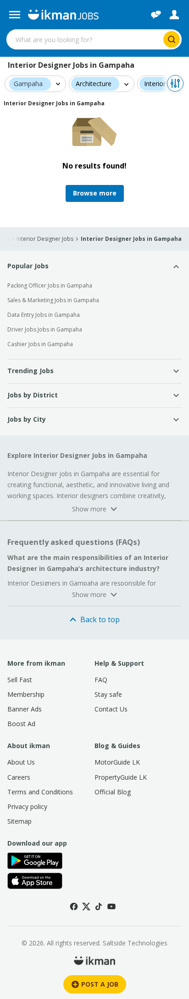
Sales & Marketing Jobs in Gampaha (53, 300)
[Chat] (156, 14)
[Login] (174, 14)
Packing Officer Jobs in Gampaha (49, 285)
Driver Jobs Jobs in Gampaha (44, 329)
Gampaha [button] (28, 84)
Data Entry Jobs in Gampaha (43, 315)
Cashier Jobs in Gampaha (40, 344)
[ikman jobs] (63, 14)
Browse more (95, 193)
